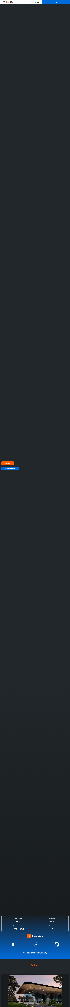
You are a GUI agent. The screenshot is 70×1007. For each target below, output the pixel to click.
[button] (32, 2)
